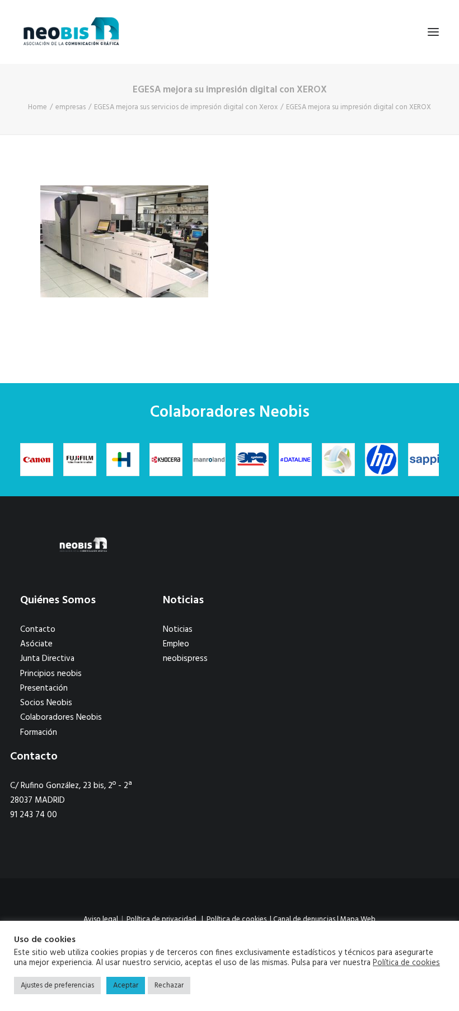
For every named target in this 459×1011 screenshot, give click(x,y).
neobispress (185, 658)
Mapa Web (358, 919)
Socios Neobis (46, 703)
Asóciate (36, 644)
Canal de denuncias (304, 919)
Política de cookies (236, 919)
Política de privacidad (161, 919)
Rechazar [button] (169, 985)
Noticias (178, 629)
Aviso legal (100, 919)
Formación (38, 732)
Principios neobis (51, 674)
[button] (433, 32)
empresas (70, 107)
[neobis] (71, 32)
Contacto (37, 629)
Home (37, 107)
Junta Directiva (47, 658)
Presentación (44, 688)
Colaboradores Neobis (61, 717)
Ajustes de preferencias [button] (57, 985)
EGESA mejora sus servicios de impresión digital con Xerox (186, 107)
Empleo (176, 644)
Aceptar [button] (125, 985)
